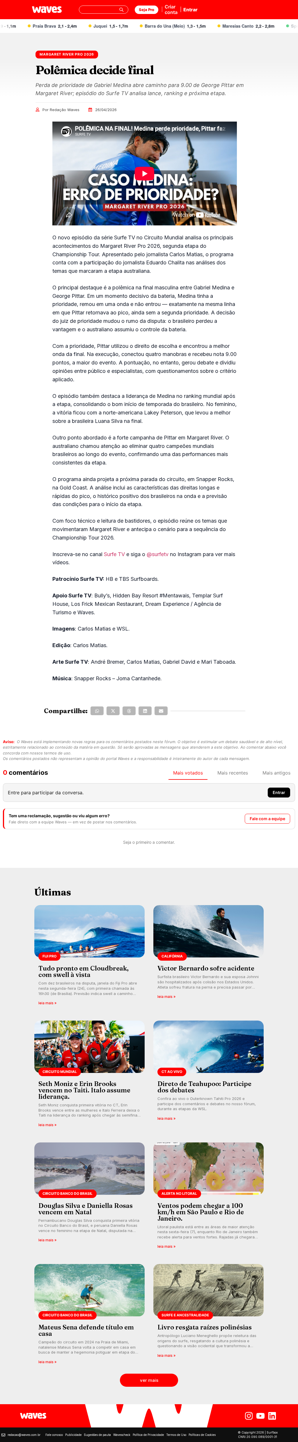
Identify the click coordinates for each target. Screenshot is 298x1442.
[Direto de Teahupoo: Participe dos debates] (208, 1076)
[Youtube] (260, 1416)
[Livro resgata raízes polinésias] (208, 1316)
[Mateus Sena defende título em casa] (89, 1316)
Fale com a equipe (267, 818)
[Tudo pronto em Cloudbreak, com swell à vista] (89, 957)
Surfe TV (114, 554)
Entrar (190, 10)
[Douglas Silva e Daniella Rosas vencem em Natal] (89, 1197)
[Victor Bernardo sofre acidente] (208, 957)
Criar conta (171, 9)
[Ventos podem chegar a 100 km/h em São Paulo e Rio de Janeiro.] (208, 1197)
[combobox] (103, 10)
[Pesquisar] (121, 9)
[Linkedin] (272, 1416)
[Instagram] (249, 1416)
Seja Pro (146, 9)
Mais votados (188, 773)
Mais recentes (232, 773)
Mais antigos (276, 773)
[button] (97, 710)
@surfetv (157, 554)
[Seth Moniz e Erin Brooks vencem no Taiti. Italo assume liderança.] (89, 1076)
